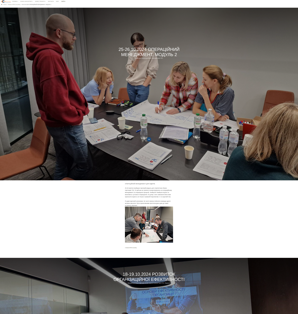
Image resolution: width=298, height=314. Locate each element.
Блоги (5, 4)
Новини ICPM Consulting (14, 4)
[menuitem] (51, 1)
